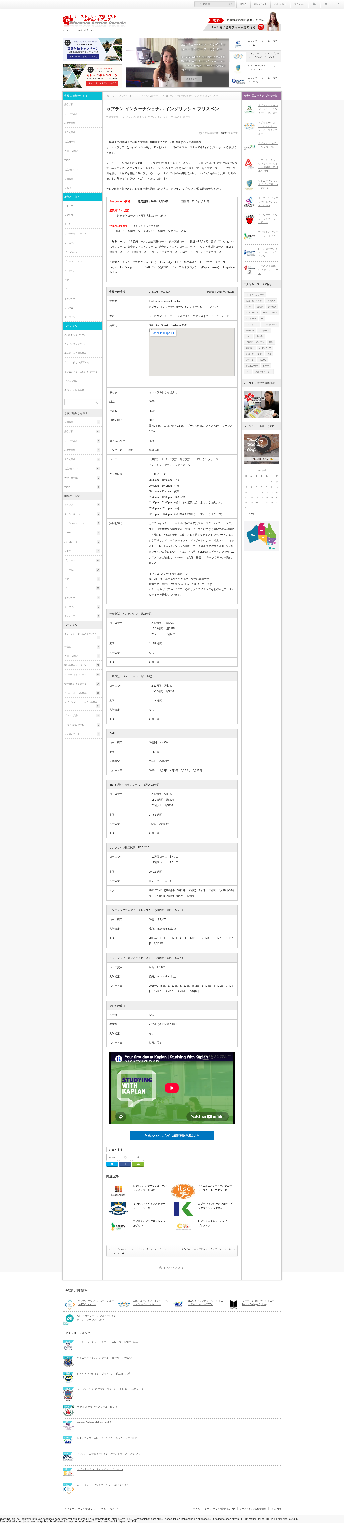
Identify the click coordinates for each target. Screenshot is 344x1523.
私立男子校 (69, 141)
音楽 (269, 354)
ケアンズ (68, 215)
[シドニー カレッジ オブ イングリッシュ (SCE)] (249, 185)
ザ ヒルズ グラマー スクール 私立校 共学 (100, 1406)
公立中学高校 (71, 114)
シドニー (68, 205)
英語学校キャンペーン (144, 116)
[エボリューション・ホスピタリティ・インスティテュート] (249, 126)
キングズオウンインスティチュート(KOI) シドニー (96, 1302)
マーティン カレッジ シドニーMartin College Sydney (258, 1302)
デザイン (250, 360)
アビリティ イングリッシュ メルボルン (149, 1223)
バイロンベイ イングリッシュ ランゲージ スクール (206, 1249)
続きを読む (191, 79)
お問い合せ (276, 1508)
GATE (248, 336)
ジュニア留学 (252, 366)
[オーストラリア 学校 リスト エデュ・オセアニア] (94, 22)
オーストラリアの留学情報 (253, 1508)
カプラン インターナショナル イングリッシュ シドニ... (215, 1205)
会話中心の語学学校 (74, 390)
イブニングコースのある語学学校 (173, 116)
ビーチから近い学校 (255, 295)
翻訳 (271, 342)
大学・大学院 (71, 151)
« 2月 (251, 513)
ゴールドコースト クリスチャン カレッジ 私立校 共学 (107, 1342)
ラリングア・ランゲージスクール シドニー (267, 219)
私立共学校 (69, 123)
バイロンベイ (71, 252)
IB (262, 318)
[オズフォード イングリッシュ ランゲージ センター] (249, 109)
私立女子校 (69, 132)
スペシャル (299, 4)
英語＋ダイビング (254, 354)
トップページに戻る (173, 1267)
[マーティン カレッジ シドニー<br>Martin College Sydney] (233, 1304)
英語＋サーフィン (263, 372)
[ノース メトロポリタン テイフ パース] (249, 270)
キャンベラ (69, 298)
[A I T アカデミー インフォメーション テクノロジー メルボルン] (68, 1320)
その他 (67, 188)
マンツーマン (252, 312)
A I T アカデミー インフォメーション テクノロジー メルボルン (96, 1317)
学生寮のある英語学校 (75, 353)
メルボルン (69, 270)
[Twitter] (326, 4)
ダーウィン (69, 317)
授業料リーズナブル (255, 342)
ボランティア (265, 348)
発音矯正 (250, 348)
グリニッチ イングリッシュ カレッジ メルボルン (268, 202)
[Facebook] (338, 4)
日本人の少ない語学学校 (76, 362)
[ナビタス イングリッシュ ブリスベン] (249, 147)
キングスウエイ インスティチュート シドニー (149, 1205)
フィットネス (252, 324)
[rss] (314, 4)
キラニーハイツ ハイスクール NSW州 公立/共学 (104, 1357)
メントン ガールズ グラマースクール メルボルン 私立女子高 (110, 1389)
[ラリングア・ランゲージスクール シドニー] (249, 219)
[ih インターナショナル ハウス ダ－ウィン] (249, 253)
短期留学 (68, 179)
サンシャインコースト (75, 233)
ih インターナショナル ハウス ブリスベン (215, 1223)
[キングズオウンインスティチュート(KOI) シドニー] (69, 1304)
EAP (248, 372)
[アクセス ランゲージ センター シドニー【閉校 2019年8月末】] (249, 164)
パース (67, 289)
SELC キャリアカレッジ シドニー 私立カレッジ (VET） (205, 1302)
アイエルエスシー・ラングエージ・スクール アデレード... (215, 1188)
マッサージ (251, 318)
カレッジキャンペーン (75, 344)
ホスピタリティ (270, 324)
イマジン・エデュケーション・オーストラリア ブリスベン (109, 1453)
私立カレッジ (71, 169)
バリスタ (271, 301)
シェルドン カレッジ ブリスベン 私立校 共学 (103, 1373)
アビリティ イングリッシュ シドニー (268, 234)
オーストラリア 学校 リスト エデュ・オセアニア (94, 1508)
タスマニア (69, 308)
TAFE (67, 160)
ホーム (196, 1508)
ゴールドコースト (73, 261)
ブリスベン (125, 116)
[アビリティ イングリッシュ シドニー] (249, 236)
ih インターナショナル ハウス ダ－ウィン (268, 252)
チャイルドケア (270, 312)
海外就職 (250, 330)
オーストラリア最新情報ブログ (219, 1508)
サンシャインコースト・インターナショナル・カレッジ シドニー (139, 1251)
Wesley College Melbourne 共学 (94, 1422)
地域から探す (280, 4)
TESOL (262, 360)
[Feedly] (138, 1164)
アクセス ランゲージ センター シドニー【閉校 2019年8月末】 (268, 166)
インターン (264, 330)
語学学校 (113, 116)
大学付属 (272, 307)
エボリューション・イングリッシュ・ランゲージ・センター (203, 47)
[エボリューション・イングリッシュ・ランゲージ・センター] (124, 1304)
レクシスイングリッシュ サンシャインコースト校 (150, 1188)
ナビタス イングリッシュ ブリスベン (268, 145)
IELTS (248, 307)
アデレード (69, 280)
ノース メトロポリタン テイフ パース (268, 269)
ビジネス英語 (71, 381)
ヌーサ (67, 224)
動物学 (260, 336)
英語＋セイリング (254, 301)
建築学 (260, 307)
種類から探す (260, 4)
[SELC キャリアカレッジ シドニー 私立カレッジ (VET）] (179, 1304)
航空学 (266, 366)
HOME (243, 4)
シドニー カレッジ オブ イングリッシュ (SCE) (268, 185)
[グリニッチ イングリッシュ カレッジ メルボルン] (249, 202)
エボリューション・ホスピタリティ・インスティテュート (267, 128)
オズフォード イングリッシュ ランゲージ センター (268, 109)
